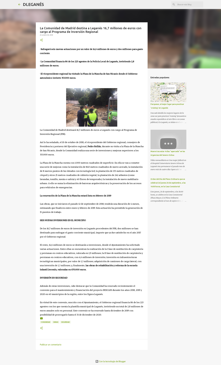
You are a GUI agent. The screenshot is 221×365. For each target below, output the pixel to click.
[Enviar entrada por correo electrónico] (41, 319)
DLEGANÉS (33, 4)
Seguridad (65, 322)
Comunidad (45, 322)
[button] (41, 40)
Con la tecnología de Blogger (112, 361)
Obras (55, 322)
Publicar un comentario (50, 344)
